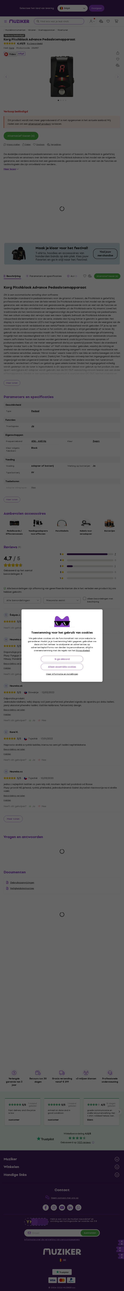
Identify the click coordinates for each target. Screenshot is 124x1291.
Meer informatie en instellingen (62, 674)
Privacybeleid (83, 650)
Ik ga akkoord (62, 659)
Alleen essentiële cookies (62, 667)
